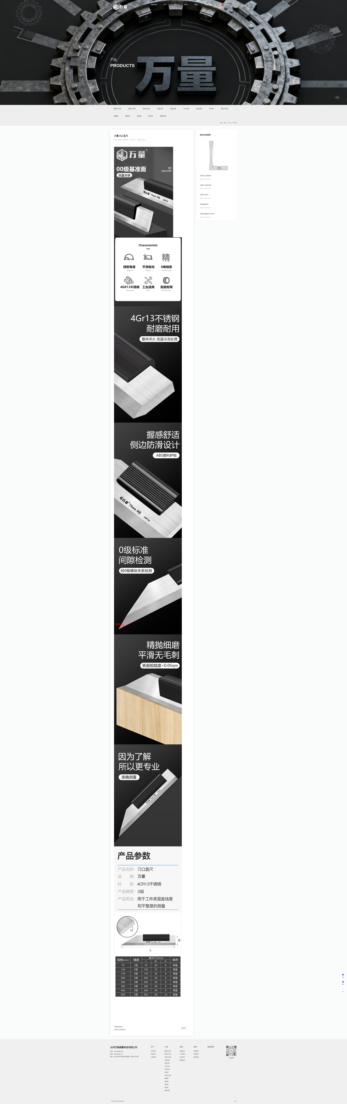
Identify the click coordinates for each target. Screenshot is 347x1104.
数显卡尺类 (117, 109)
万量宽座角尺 (118, 1027)
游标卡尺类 (132, 109)
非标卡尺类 (224, 109)
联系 (195, 4)
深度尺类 (160, 109)
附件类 (151, 116)
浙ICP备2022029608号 (117, 1101)
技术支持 (182, 1057)
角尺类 (211, 109)
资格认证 (153, 1054)
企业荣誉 (153, 1057)
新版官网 (208, 4)
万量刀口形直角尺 (120, 1030)
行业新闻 (182, 1054)
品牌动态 (182, 1051)
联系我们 (196, 1051)
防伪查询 (196, 1057)
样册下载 (163, 116)
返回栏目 (183, 1028)
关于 (164, 4)
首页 (225, 123)
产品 (175, 4)
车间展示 (196, 1054)
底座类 (139, 116)
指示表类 (199, 109)
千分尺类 (186, 109)
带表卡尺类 (146, 109)
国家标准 (182, 1060)
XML (235, 1101)
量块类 (127, 116)
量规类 (116, 116)
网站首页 (154, 4)
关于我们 (153, 1051)
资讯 (185, 4)
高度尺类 (173, 109)
